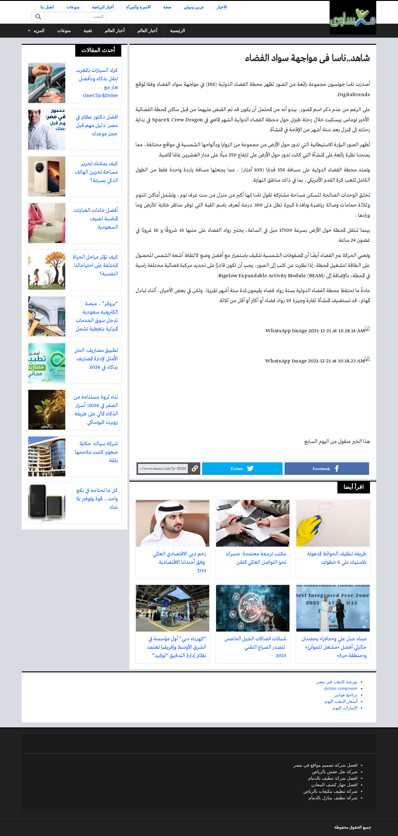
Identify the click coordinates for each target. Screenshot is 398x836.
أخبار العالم (147, 30)
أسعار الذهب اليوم (341, 701)
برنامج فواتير (346, 695)
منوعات (73, 7)
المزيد (39, 30)
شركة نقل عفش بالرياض (335, 771)
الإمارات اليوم (345, 708)
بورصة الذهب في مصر (337, 682)
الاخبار (222, 7)
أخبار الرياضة (103, 7)
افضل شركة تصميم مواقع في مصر (326, 765)
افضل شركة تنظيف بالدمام (333, 778)
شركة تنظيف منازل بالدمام (333, 798)
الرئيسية (177, 30)
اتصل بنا (47, 7)
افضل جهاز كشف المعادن (334, 784)
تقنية (88, 30)
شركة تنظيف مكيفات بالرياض (330, 791)
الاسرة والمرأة (138, 7)
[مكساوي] (353, 18)
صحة (167, 7)
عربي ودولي (194, 7)
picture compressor (341, 688)
